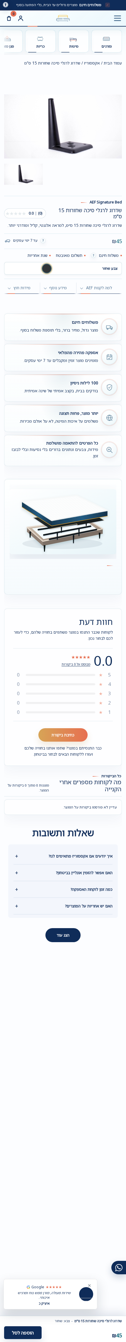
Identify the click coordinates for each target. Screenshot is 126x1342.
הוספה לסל (23, 1332)
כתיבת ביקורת (63, 735)
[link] (5, 4)
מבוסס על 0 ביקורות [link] (76, 664)
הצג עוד (63, 935)
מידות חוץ (21, 287)
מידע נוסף (58, 287)
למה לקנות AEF (99, 287)
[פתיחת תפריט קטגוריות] (117, 18)
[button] (46, 268)
